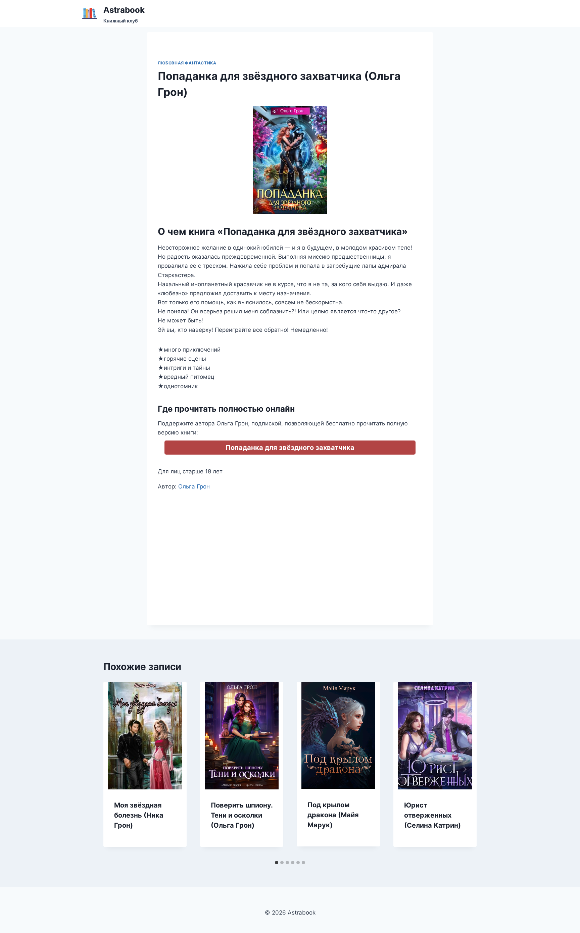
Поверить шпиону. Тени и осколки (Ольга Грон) (242, 815)
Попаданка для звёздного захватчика (290, 448)
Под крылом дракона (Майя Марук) (333, 815)
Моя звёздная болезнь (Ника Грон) (138, 815)
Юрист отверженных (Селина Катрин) (432, 815)
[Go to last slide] (115, 769)
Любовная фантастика (187, 62)
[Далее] (464, 769)
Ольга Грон (194, 486)
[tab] (276, 862)
